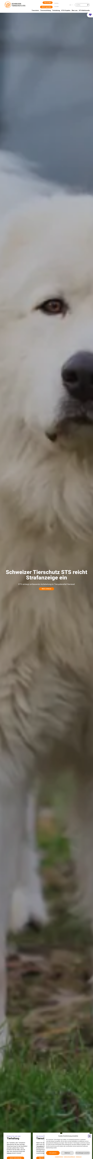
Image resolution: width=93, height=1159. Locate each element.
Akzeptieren (52, 1153)
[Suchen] (88, 4)
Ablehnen (67, 1153)
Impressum (79, 1156)
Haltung (9, 1153)
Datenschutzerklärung (69, 1156)
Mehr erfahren (46, 589)
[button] (89, 1136)
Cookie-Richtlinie (59, 1156)
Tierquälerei (39, 1146)
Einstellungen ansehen (82, 1153)
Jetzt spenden (46, 7)
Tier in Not (47, 2)
